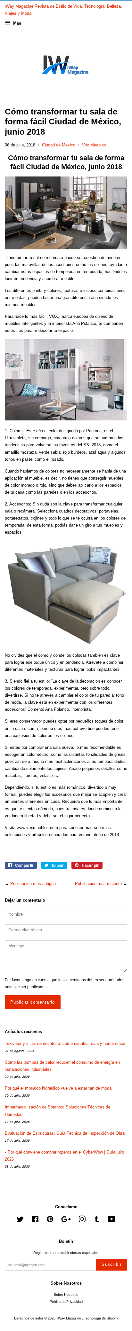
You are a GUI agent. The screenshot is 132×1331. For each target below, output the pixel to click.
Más (16, 23)
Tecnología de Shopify (101, 1318)
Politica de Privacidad (66, 1302)
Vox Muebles (94, 145)
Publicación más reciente (98, 883)
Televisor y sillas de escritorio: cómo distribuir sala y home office (65, 1043)
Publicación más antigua (33, 883)
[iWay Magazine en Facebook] (35, 1221)
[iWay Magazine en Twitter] (20, 1221)
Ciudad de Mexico (58, 145)
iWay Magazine (69, 1318)
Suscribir (112, 1264)
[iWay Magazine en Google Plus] (66, 1221)
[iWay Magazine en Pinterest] (50, 1221)
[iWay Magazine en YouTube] (111, 1221)
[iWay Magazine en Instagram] (82, 1221)
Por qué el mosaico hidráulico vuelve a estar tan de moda (58, 1088)
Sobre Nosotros (66, 1294)
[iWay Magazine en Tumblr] (96, 1221)
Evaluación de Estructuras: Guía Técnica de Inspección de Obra (65, 1133)
